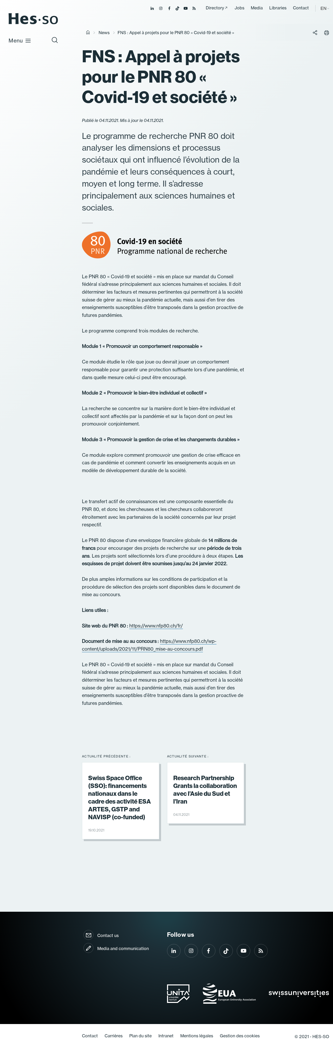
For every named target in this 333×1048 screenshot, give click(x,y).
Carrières (114, 1035)
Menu (16, 40)
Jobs (239, 7)
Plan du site (140, 1035)
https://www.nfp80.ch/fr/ (156, 626)
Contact (301, 7)
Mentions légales (196, 1035)
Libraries (277, 7)
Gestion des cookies (240, 1035)
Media (257, 7)
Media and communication (123, 948)
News (104, 32)
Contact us (108, 935)
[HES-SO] (33, 24)
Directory (215, 7)
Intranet (166, 1035)
